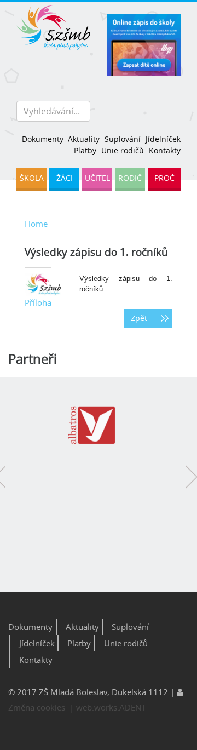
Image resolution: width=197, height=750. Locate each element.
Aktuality (84, 139)
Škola (32, 178)
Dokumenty (42, 139)
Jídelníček (163, 139)
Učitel (97, 178)
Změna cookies (36, 707)
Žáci (64, 178)
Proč (164, 178)
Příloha (38, 302)
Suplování (123, 139)
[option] (96, 431)
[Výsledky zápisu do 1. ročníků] (44, 284)
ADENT (132, 707)
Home (36, 223)
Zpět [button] (139, 318)
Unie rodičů (122, 150)
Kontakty (165, 150)
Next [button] (191, 484)
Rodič (130, 178)
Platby (85, 150)
